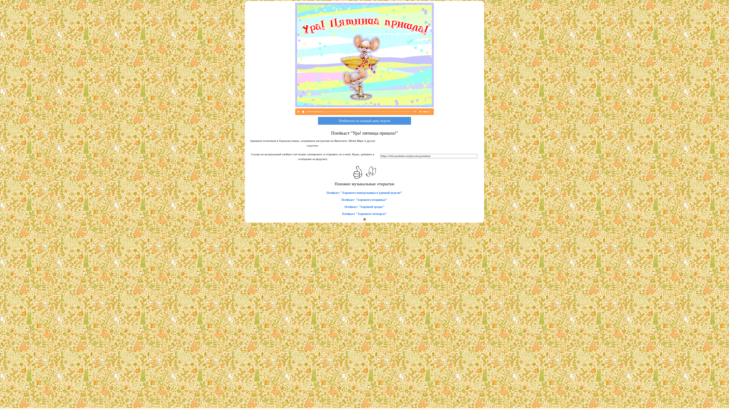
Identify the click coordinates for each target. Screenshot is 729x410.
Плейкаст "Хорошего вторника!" (364, 199)
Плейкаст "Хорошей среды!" (365, 206)
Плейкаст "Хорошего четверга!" (364, 213)
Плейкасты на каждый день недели (364, 121)
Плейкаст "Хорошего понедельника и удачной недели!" (364, 192)
